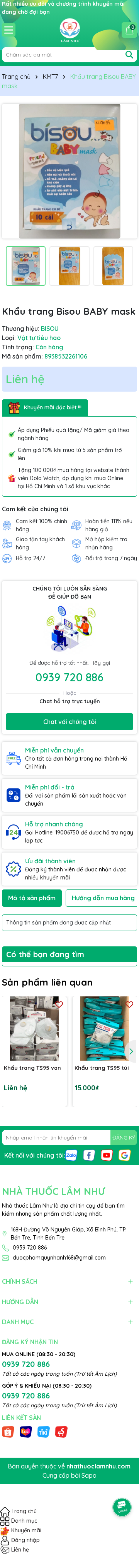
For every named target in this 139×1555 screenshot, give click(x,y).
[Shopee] (8, 1431)
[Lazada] (26, 1431)
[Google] (125, 1154)
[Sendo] (61, 1431)
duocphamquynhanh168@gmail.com (59, 1257)
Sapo (89, 1475)
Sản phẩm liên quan (47, 982)
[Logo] (69, 29)
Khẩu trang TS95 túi (102, 1067)
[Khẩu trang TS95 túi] (105, 1028)
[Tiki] (43, 1431)
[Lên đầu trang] (122, 1485)
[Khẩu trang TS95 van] (34, 1028)
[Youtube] (107, 1154)
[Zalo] (71, 1154)
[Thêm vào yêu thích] (59, 1004)
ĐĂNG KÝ (123, 1137)
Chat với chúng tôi (69, 722)
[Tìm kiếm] (129, 54)
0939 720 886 (69, 677)
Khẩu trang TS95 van (32, 1067)
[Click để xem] (69, 171)
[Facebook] (89, 1154)
